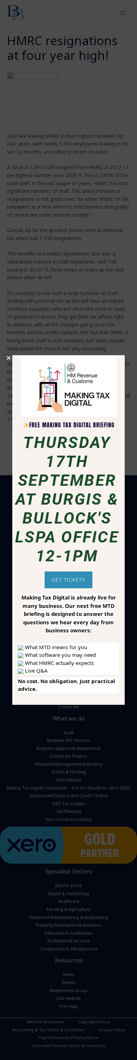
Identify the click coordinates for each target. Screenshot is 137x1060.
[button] (8, 357)
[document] (68, 530)
